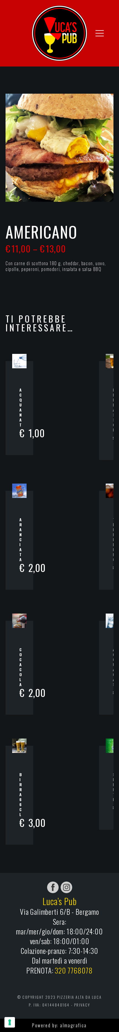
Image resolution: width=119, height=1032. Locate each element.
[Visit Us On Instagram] (66, 886)
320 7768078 (74, 970)
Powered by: (46, 1025)
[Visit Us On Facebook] (53, 886)
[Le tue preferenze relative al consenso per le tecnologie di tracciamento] (9, 1022)
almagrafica (73, 1025)
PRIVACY (82, 1005)
